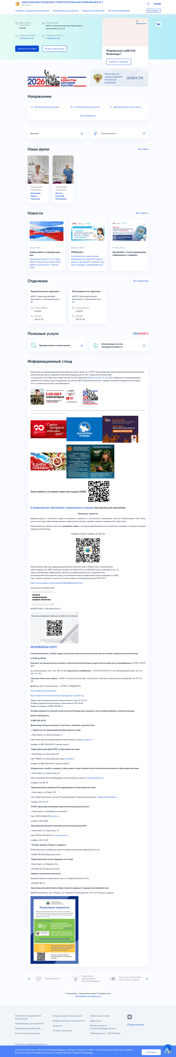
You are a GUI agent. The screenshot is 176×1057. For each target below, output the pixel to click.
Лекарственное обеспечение (67, 1016)
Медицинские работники (93, 11)
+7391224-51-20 (26, 38)
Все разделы (153, 11)
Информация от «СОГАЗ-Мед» (105, 1033)
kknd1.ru (55, 816)
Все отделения (140, 281)
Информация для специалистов (69, 1021)
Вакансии (57, 1026)
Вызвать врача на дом (54, 49)
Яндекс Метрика (57, 1050)
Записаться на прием (27, 49)
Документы (96, 1021)
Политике (88, 1053)
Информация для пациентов (65, 11)
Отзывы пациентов (62, 1031)
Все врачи (143, 149)
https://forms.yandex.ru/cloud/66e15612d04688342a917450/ (57, 583)
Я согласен (151, 1052)
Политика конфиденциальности (31, 1044)
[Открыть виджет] (167, 1048)
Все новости (142, 213)
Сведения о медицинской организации (32, 11)
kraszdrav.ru (87, 740)
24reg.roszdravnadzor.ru (107, 797)
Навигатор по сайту (100, 1016)
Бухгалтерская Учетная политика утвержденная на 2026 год (58, 696)
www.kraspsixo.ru (60, 835)
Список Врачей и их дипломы (44, 691)
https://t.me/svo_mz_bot (98, 378)
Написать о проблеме (118, 62)
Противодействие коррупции (88, 996)
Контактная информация (119, 11)
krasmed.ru (69, 759)
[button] (148, 4)
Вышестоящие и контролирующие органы (103, 1027)
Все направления (88, 116)
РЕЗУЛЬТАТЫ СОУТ (44, 647)
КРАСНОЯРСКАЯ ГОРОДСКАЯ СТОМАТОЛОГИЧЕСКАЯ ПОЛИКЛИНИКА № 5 (62, 2)
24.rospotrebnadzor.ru (94, 778)
